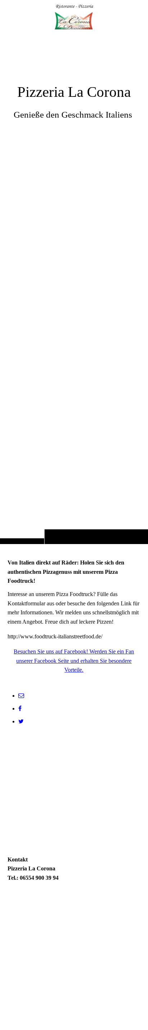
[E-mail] (21, 696)
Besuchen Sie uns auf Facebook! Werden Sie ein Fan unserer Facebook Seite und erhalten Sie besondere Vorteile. (74, 660)
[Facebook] (20, 708)
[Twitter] (21, 721)
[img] (74, 286)
